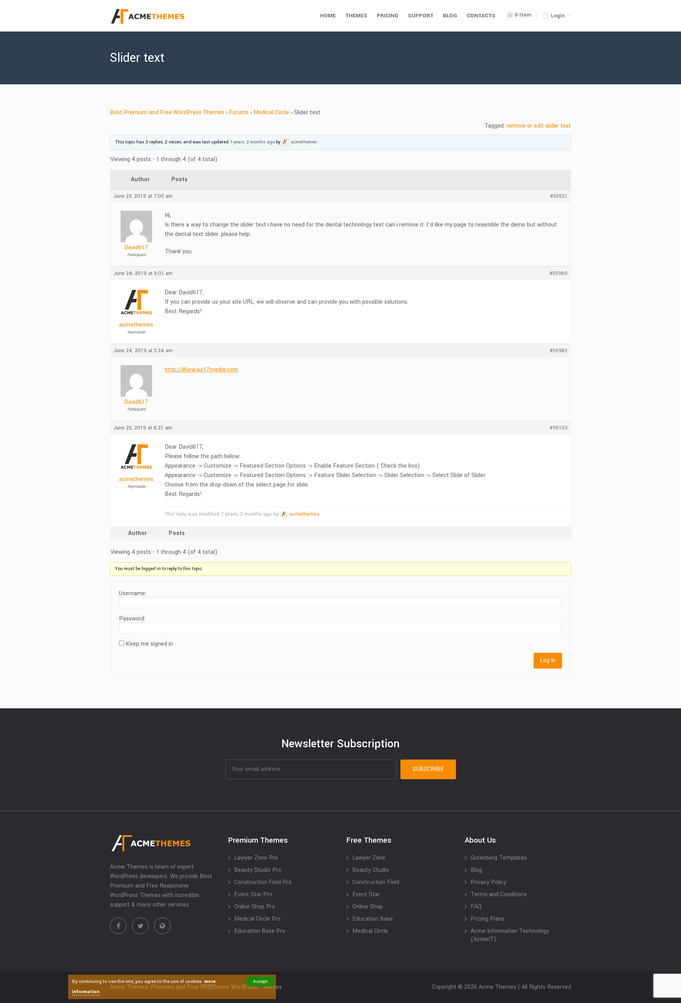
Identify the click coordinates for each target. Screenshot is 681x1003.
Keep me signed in (149, 644)
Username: (132, 593)
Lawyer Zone (368, 858)
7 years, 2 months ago (252, 142)
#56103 (559, 427)
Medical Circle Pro (257, 919)
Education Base (372, 919)
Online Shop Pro (254, 907)
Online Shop (367, 907)
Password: (132, 618)
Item (523, 15)
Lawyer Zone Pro (256, 858)
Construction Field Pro (263, 882)
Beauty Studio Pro (257, 870)
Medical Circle (271, 112)
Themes (356, 15)
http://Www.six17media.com (201, 370)
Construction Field (375, 882)
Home (328, 15)
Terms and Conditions (499, 894)
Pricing (387, 15)
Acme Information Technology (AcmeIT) (510, 935)
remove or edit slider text (538, 126)
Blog (450, 15)
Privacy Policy (488, 882)
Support (421, 15)
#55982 (559, 350)
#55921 (559, 196)
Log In (548, 660)
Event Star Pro (253, 894)
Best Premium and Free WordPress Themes (167, 112)
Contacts (481, 15)
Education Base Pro (259, 931)
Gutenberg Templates (499, 858)
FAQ (476, 907)
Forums (239, 112)
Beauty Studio (370, 870)
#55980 (558, 273)
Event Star (366, 894)
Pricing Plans (487, 919)
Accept (260, 981)
